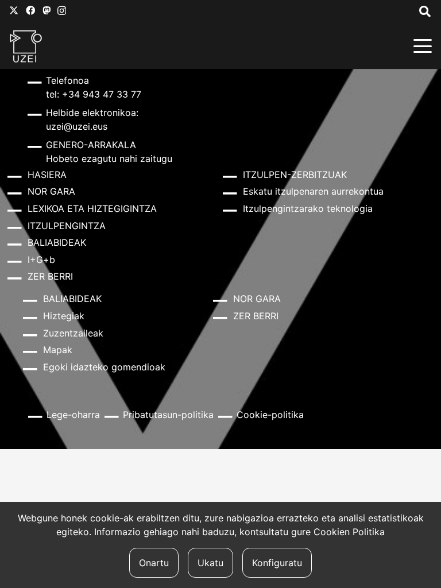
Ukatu (210, 562)
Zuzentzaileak (73, 333)
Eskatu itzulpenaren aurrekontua (313, 191)
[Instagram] (61, 11)
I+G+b (41, 259)
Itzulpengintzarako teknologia (308, 208)
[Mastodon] (46, 10)
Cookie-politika (270, 414)
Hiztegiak (63, 316)
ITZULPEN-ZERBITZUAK (295, 174)
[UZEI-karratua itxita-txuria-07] (26, 46)
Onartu (154, 562)
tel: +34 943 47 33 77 (93, 94)
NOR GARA (51, 191)
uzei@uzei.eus (76, 126)
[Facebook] (30, 10)
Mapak (57, 349)
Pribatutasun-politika (168, 414)
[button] (422, 46)
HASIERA (47, 174)
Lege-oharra (73, 414)
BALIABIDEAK (57, 242)
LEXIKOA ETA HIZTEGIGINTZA (92, 208)
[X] (13, 10)
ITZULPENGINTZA (67, 225)
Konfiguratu (277, 562)
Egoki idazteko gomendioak (104, 367)
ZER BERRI (50, 276)
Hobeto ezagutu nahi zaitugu (109, 158)
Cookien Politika (349, 531)
